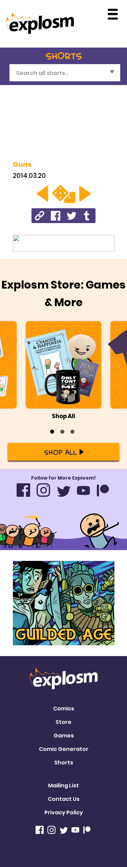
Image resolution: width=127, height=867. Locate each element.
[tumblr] (87, 215)
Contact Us (64, 799)
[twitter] (72, 215)
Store (63, 722)
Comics (63, 708)
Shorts (63, 762)
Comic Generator (63, 749)
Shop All (60, 452)
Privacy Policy (63, 812)
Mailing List (63, 785)
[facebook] (56, 215)
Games (64, 735)
